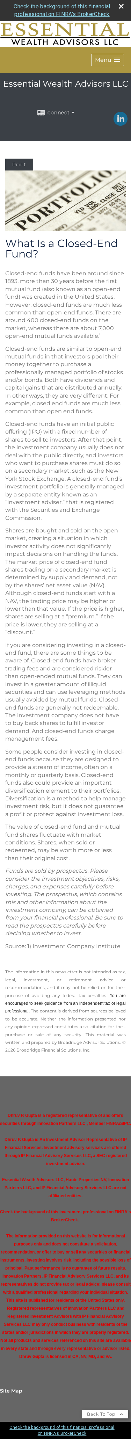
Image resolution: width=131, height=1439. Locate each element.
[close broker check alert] (121, 6)
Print (19, 164)
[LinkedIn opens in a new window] (121, 123)
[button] (107, 60)
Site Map (11, 1391)
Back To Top (102, 1414)
